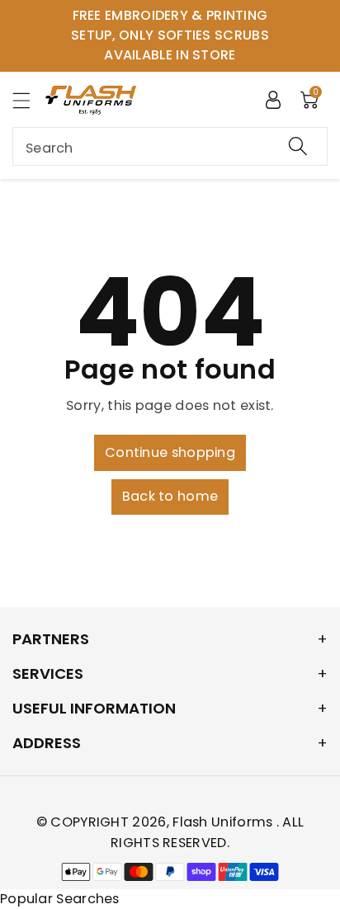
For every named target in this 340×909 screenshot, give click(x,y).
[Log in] (273, 99)
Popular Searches (60, 898)
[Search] (298, 146)
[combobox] (170, 146)
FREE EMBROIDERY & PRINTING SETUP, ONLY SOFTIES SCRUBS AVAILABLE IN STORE (170, 35)
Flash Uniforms (224, 821)
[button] (28, 100)
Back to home (170, 496)
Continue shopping (170, 452)
